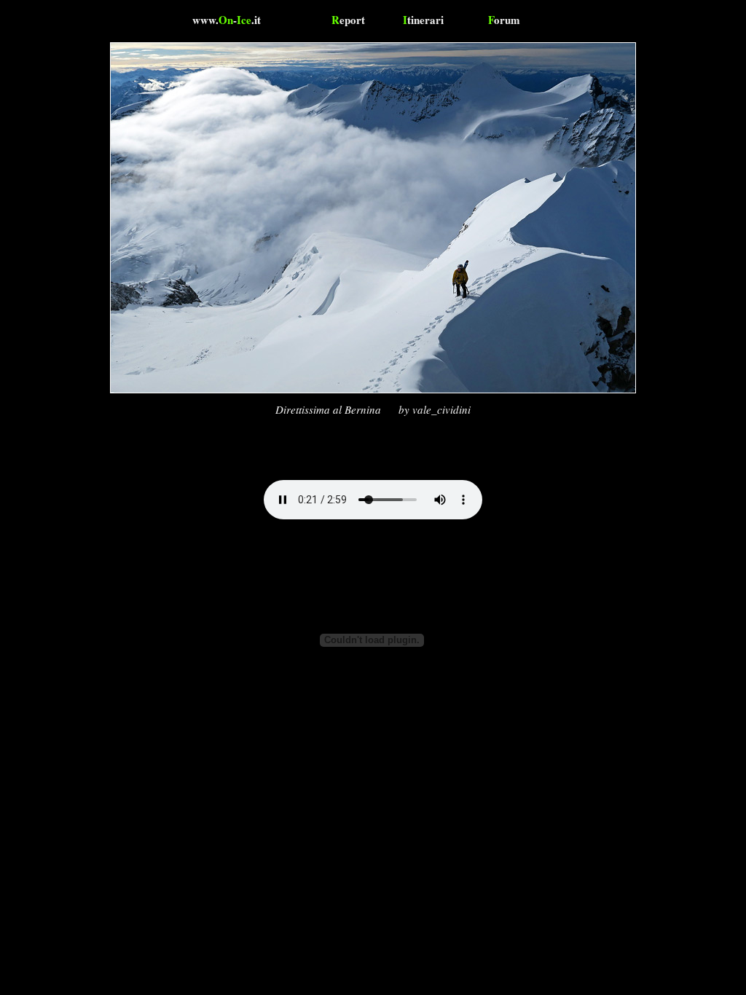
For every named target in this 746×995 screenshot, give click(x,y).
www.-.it (226, 20)
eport (348, 20)
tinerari (423, 20)
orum (504, 20)
